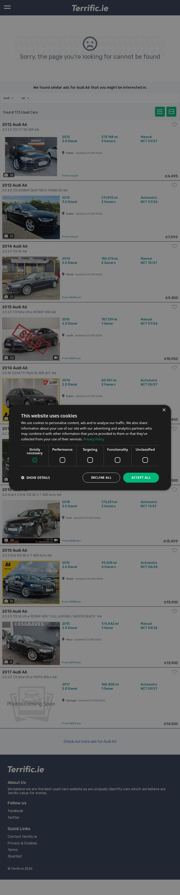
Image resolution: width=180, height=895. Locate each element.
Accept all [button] (141, 477)
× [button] (164, 410)
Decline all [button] (101, 477)
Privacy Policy (93, 439)
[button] (35, 478)
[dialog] (90, 447)
